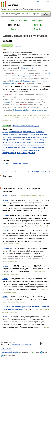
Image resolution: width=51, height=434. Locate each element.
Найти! (45, 14)
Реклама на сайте (26, 344)
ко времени (14, 142)
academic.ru (9, 4)
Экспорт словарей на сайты (9, 352)
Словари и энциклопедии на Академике (21, 9)
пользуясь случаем (21, 147)
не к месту (23, 163)
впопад (27, 137)
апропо (5, 132)
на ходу (43, 145)
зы (24, 140)
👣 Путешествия (6, 348)
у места (24, 153)
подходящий (7, 147)
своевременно (8, 153)
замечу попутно (8, 140)
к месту (29, 140)
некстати (6, 163)
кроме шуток (11, 171)
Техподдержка (16, 344)
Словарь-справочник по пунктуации (25, 20)
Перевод (17, 46)
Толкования (14, 25)
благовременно (29, 132)
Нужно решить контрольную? (26, 126)
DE (38, 2)
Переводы (37, 25)
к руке (35, 140)
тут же (17, 153)
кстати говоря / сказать (37, 171)
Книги (13, 29)
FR (47, 2)
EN (34, 2)
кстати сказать (8, 145)
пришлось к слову (26, 150)
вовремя (19, 137)
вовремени (10, 137)
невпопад (14, 163)
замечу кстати (42, 137)
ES (43, 2)
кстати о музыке (38, 142)
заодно (19, 140)
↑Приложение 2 (26, 68)
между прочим (33, 145)
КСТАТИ (5, 215)
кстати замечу (25, 142)
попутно (33, 147)
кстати (5, 196)
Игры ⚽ (37, 29)
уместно (31, 153)
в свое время (33, 134)
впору (33, 137)
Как (4, 94)
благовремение (15, 132)
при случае (13, 150)
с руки (36, 150)
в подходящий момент (18, 134)
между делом (20, 145)
